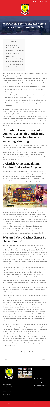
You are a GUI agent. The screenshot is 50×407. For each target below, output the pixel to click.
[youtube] (40, 1)
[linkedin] (35, 1)
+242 (4, 391)
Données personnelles (41, 385)
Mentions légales (39, 382)
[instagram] (42, 1)
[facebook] (33, 1)
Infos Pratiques (39, 378)
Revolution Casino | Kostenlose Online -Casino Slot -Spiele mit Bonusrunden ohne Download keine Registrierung (15, 50)
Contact (46, 1)
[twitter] (44, 405)
